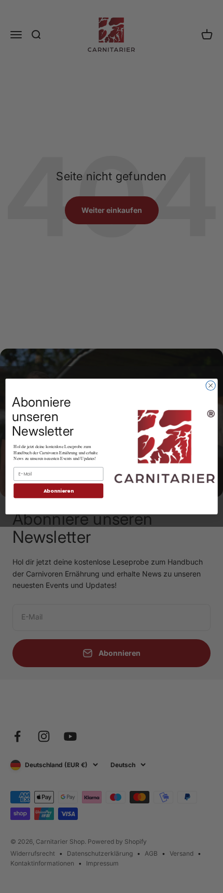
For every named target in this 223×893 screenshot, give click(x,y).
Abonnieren (59, 490)
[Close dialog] (210, 385)
